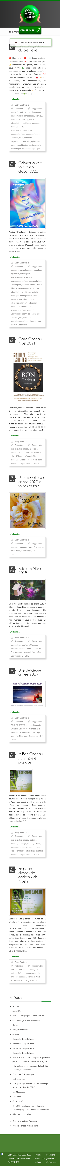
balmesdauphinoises (19, 281)
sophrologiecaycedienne (21, 317)
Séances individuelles (22, 1114)
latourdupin (15, 123)
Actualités (19, 108)
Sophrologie (16, 148)
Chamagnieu (16, 284)
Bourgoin (34, 448)
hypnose (30, 119)
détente (14, 288)
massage (35, 123)
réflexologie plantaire (34, 850)
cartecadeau (29, 115)
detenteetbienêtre (18, 119)
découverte (31, 973)
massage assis (33, 843)
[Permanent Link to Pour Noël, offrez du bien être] (31, 47)
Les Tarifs (17, 1096)
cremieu (38, 115)
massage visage (33, 847)
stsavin (14, 324)
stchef (31, 321)
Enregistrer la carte (21, 1029)
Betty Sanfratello (22, 104)
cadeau (14, 452)
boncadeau (36, 112)
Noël (21, 137)
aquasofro (15, 273)
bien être (14, 448)
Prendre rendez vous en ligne (40, 1158)
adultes (29, 725)
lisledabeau (26, 123)
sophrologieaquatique (31, 148)
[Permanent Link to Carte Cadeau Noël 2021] (30, 341)
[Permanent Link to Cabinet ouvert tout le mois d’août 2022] (30, 166)
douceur (14, 843)
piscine (31, 299)
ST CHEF (35, 463)
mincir (35, 295)
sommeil (30, 310)
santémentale (26, 306)
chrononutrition (28, 284)
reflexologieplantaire (31, 141)
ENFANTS (23, 728)
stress (38, 321)
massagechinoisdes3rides (22, 130)
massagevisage (32, 134)
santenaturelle (35, 144)
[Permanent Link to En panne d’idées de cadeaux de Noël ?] (28, 874)
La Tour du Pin (30, 456)
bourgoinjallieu (17, 115)
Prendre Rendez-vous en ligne (25, 1125)
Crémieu (39, 284)
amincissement (26, 270)
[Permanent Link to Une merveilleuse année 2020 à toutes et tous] (31, 481)
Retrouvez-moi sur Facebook (25, 1121)
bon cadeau (24, 448)
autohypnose (25, 112)
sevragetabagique (18, 310)
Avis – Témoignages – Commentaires (28, 1015)
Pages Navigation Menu (32, 42)
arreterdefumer (17, 277)
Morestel (14, 137)
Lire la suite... (15, 99)
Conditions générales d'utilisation (50, 1158)
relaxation (33, 302)
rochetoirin (15, 306)
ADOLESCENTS (18, 725)
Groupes (16, 1034)
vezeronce (22, 324)
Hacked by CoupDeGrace (23, 1039)
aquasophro (25, 273)
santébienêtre (22, 144)
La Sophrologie (19, 1078)
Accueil (16, 1006)
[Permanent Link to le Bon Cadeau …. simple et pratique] (31, 757)
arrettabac (28, 277)
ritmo (18, 550)
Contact (16, 1025)
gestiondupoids (24, 288)
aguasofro (15, 112)
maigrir (34, 291)
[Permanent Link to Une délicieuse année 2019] (30, 672)
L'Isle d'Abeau (16, 456)
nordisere (28, 137)
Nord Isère (37, 459)
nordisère (23, 299)
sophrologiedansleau (19, 321)
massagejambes (18, 134)
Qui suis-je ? (18, 1101)
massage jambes (18, 847)
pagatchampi (16, 141)
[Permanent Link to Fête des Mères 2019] (30, 570)
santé (13, 144)
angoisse (38, 270)
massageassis (17, 126)
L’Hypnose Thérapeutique (23, 1074)
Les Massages (19, 1091)
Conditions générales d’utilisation (26, 1020)
